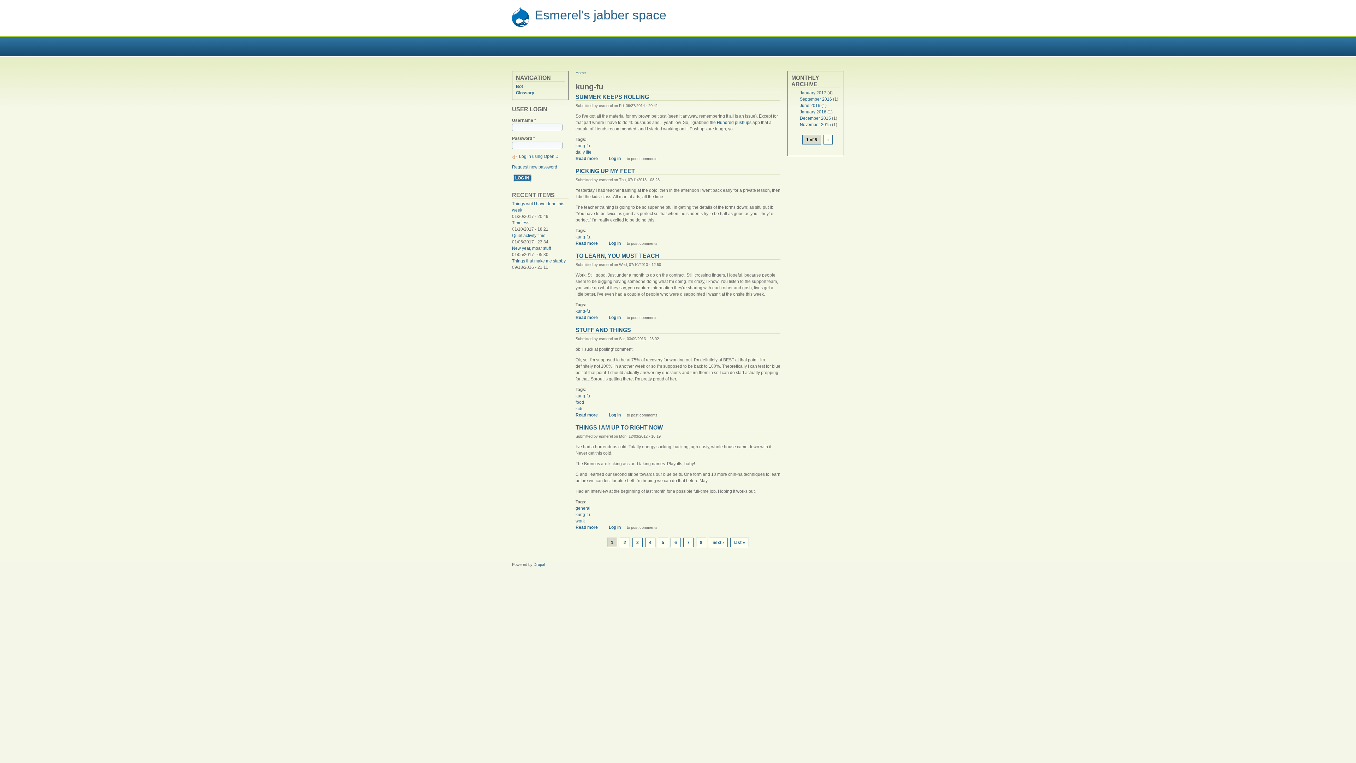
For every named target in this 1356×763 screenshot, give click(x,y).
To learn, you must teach (617, 256)
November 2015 (815, 124)
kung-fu (583, 145)
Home (581, 73)
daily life (583, 152)
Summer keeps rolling (612, 97)
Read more (589, 158)
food (580, 402)
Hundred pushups (734, 122)
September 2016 (816, 99)
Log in (615, 158)
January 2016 (813, 112)
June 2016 (810, 105)
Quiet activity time (529, 235)
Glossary (525, 92)
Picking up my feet (605, 171)
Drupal (539, 564)
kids (579, 408)
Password (523, 138)
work (580, 521)
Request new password (534, 167)
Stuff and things (603, 330)
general (583, 508)
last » (739, 542)
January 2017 (813, 92)
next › (718, 542)
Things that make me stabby (539, 261)
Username (524, 120)
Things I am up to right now (619, 428)
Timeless (520, 222)
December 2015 (815, 118)
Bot (519, 86)
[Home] (520, 25)
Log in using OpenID (539, 156)
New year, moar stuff (531, 248)
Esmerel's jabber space (600, 15)
